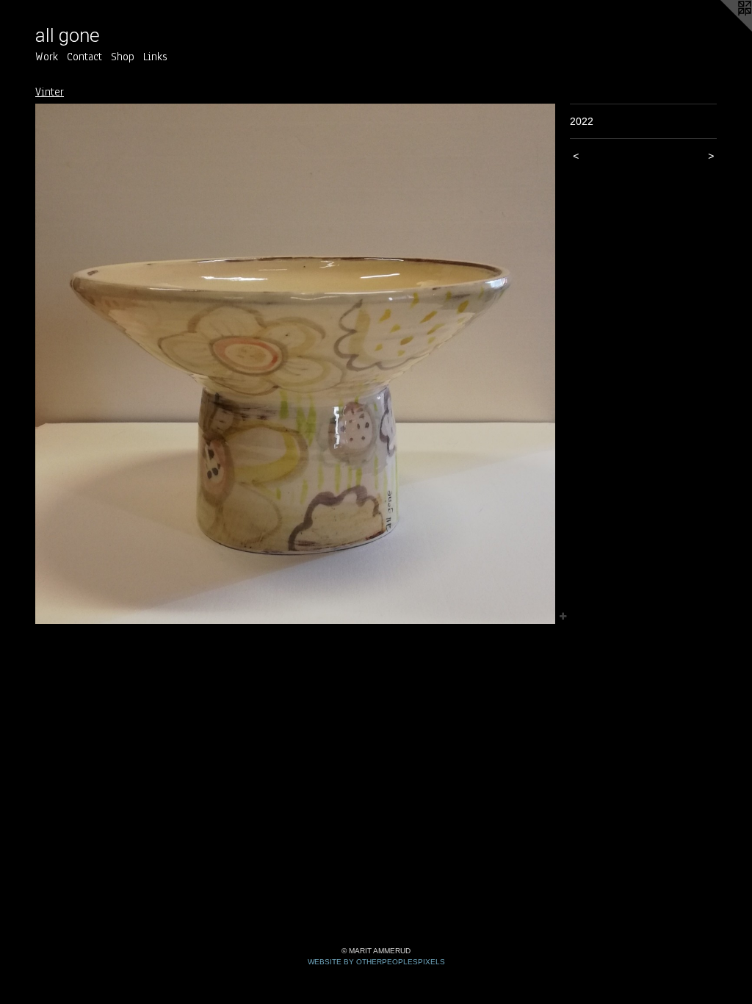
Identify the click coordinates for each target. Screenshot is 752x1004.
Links (155, 56)
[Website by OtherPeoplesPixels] (722, 29)
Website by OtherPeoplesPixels (376, 962)
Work (46, 56)
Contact (84, 56)
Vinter (49, 92)
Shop (122, 56)
